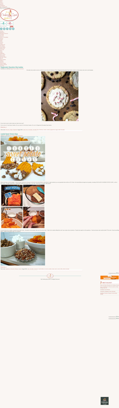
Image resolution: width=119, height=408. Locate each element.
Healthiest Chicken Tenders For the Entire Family (108, 294)
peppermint (52, 129)
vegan (56, 129)
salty (53, 268)
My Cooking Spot (3, 6)
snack (55, 268)
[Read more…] (4, 127)
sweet (58, 268)
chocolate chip (35, 129)
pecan (47, 268)
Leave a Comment (20, 68)
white (61, 268)
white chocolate (61, 129)
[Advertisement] (110, 339)
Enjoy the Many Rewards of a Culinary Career (109, 285)
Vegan (11, 129)
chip (28, 268)
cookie (44, 129)
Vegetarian (15, 129)
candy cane (25, 129)
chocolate (30, 129)
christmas (41, 129)
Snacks (20, 268)
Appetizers (8, 268)
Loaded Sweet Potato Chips (9, 134)
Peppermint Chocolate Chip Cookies (12, 67)
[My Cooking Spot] (109, 279)
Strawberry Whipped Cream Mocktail (107, 291)
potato (50, 268)
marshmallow (41, 268)
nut (45, 268)
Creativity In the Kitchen (105, 289)
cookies (48, 129)
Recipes (16, 268)
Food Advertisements (112, 273)
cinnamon (36, 268)
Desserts (7, 129)
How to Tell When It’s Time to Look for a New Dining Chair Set (109, 287)
